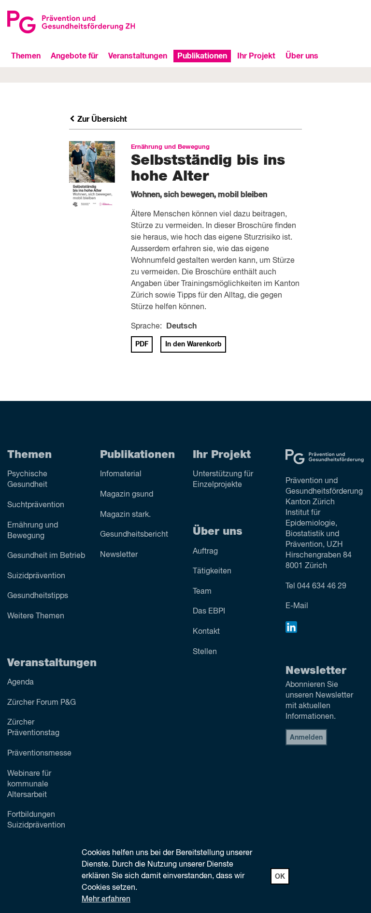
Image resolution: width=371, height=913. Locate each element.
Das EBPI (209, 611)
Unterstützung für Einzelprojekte (223, 480)
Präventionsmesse (39, 753)
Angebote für (74, 56)
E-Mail (296, 606)
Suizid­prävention (36, 576)
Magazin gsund (126, 495)
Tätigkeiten (212, 571)
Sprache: (146, 326)
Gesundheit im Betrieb (46, 556)
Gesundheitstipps (37, 596)
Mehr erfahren (106, 899)
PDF (141, 344)
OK (280, 876)
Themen (26, 56)
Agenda (20, 682)
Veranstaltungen (137, 56)
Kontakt (206, 632)
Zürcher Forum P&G (41, 703)
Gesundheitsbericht (134, 535)
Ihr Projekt (256, 56)
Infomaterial (121, 474)
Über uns (301, 56)
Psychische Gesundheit (27, 480)
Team (202, 592)
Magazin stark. (125, 515)
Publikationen (202, 56)
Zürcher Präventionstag (33, 728)
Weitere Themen (35, 616)
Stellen (205, 652)
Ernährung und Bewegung (32, 531)
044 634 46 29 (321, 586)
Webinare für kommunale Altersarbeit (29, 784)
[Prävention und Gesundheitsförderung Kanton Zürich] (92, 22)
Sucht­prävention (35, 505)
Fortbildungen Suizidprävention (36, 820)
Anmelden (306, 737)
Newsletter (119, 555)
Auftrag (205, 552)
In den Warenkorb (193, 344)
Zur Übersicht (101, 119)
